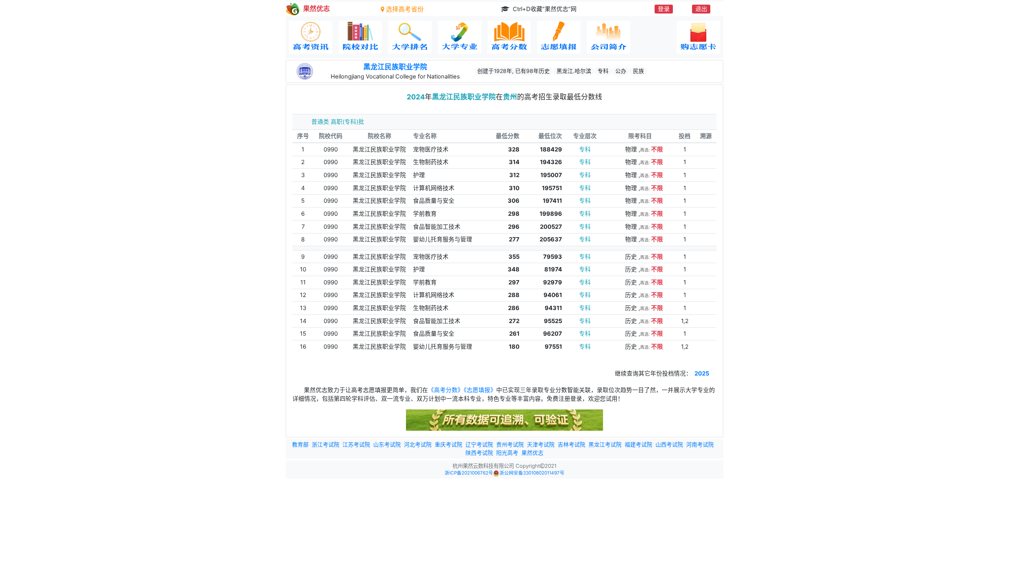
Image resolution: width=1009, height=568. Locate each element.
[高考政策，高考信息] (310, 37)
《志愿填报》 (480, 390)
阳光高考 (507, 453)
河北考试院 (418, 444)
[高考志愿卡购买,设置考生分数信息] (698, 37)
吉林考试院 (571, 444)
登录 (664, 9)
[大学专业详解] (459, 37)
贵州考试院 (510, 444)
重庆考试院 (448, 444)
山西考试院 (669, 444)
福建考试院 (638, 444)
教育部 (300, 444)
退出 (701, 9)
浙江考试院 (325, 444)
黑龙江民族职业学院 (395, 67)
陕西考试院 (479, 453)
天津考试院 (541, 444)
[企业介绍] (608, 37)
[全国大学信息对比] (360, 37)
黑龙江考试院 (605, 444)
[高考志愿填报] (559, 37)
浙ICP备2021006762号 (469, 473)
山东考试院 (387, 444)
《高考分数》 (446, 390)
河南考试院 (700, 444)
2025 (701, 373)
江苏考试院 (356, 444)
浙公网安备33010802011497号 (531, 473)
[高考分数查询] (509, 37)
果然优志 (532, 453)
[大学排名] (410, 37)
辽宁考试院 (479, 444)
